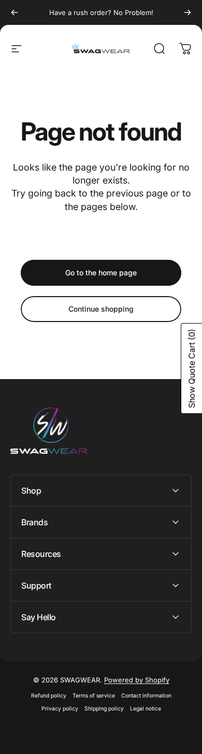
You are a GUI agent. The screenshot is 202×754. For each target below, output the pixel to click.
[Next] (187, 12)
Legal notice (145, 708)
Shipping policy (104, 708)
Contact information (146, 695)
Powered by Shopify (136, 680)
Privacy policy (59, 708)
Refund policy (48, 695)
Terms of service (94, 695)
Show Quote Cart (191, 368)
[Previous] (14, 12)
